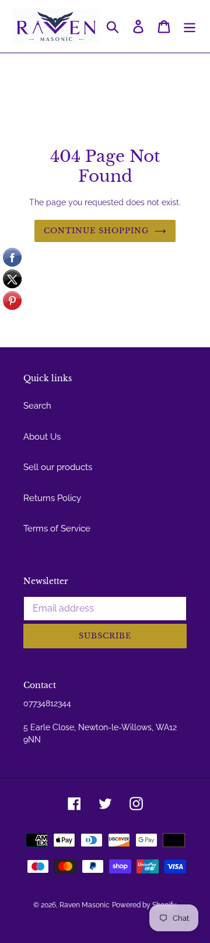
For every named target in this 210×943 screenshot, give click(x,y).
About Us (42, 436)
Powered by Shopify (144, 905)
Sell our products (57, 467)
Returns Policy (52, 498)
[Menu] (189, 26)
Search (37, 405)
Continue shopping (96, 231)
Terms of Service (56, 528)
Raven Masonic (85, 905)
